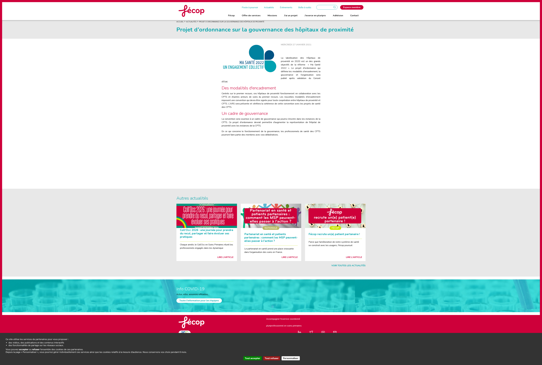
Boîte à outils (304, 7)
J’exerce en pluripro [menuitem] (315, 15)
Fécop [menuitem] (231, 15)
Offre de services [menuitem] (251, 15)
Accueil (179, 22)
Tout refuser (272, 358)
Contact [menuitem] (354, 15)
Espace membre (351, 7)
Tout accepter (252, 358)
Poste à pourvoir (250, 7)
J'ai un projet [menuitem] (291, 15)
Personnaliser (290, 358)
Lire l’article (225, 257)
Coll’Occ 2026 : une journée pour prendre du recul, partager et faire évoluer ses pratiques (206, 233)
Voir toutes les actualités (348, 265)
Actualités (269, 7)
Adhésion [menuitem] (338, 15)
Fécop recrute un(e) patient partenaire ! (334, 234)
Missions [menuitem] (272, 15)
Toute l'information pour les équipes (199, 300)
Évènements (286, 7)
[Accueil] (191, 10)
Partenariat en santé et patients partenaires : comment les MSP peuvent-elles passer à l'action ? (271, 237)
